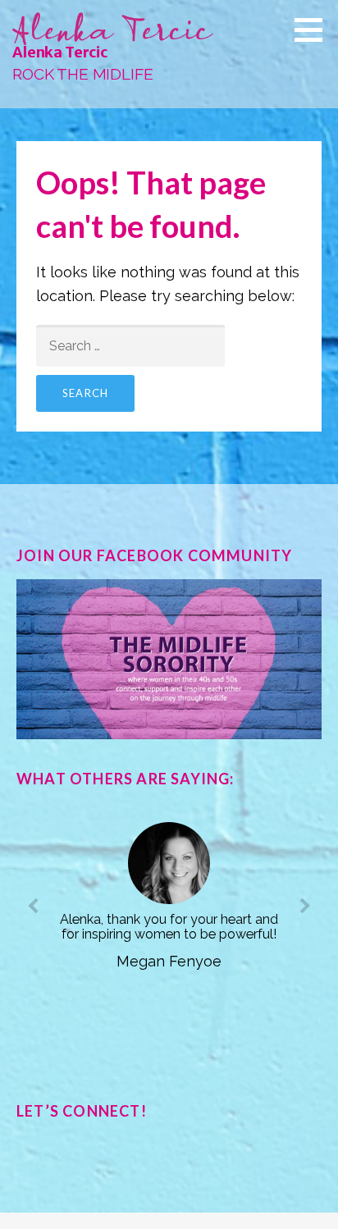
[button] (314, 29)
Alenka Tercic (59, 52)
